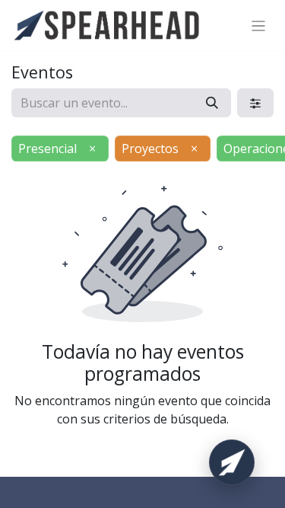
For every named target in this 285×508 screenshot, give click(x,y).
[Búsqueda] (212, 102)
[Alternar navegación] (258, 25)
